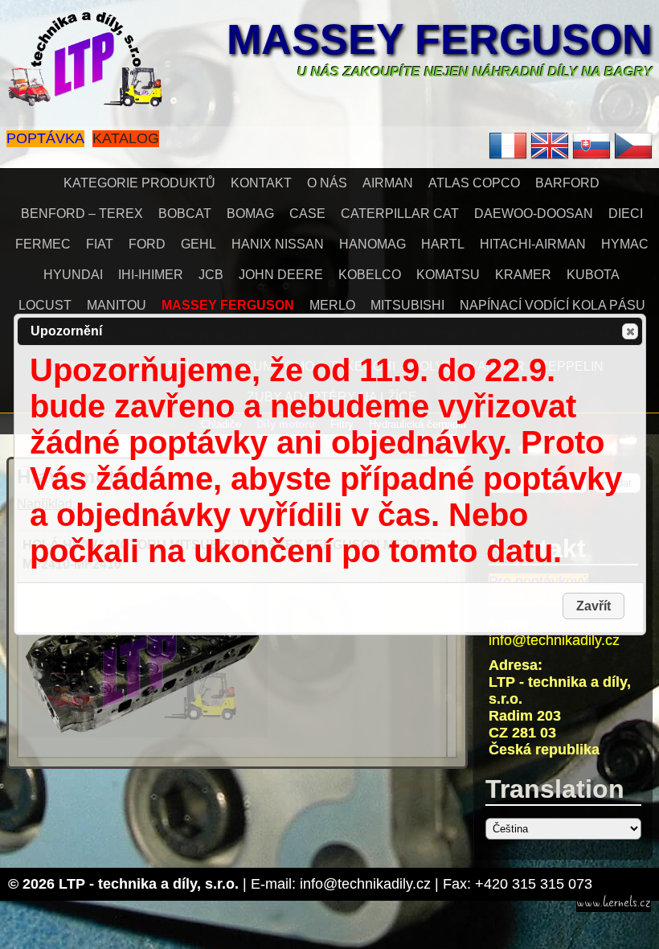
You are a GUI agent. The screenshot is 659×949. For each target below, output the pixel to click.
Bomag (250, 213)
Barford (567, 183)
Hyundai (73, 274)
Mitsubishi (407, 305)
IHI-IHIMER (150, 274)
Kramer (523, 274)
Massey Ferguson (440, 39)
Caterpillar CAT (400, 213)
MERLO (332, 305)
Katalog (125, 138)
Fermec (43, 244)
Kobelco (369, 274)
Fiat (99, 244)
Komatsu (448, 274)
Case (307, 213)
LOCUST (45, 305)
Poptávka (45, 138)
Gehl (198, 244)
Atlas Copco (474, 183)
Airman (387, 183)
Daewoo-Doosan (533, 213)
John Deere (281, 274)
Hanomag (372, 244)
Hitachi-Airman (533, 244)
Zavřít (630, 331)
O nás (327, 183)
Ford (147, 244)
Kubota (593, 274)
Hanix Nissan (277, 244)
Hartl (443, 244)
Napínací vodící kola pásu (552, 305)
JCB (211, 274)
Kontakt (261, 183)
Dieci (625, 213)
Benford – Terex (82, 213)
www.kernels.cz (613, 902)
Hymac (625, 244)
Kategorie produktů (139, 183)
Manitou (116, 305)
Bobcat (184, 213)
